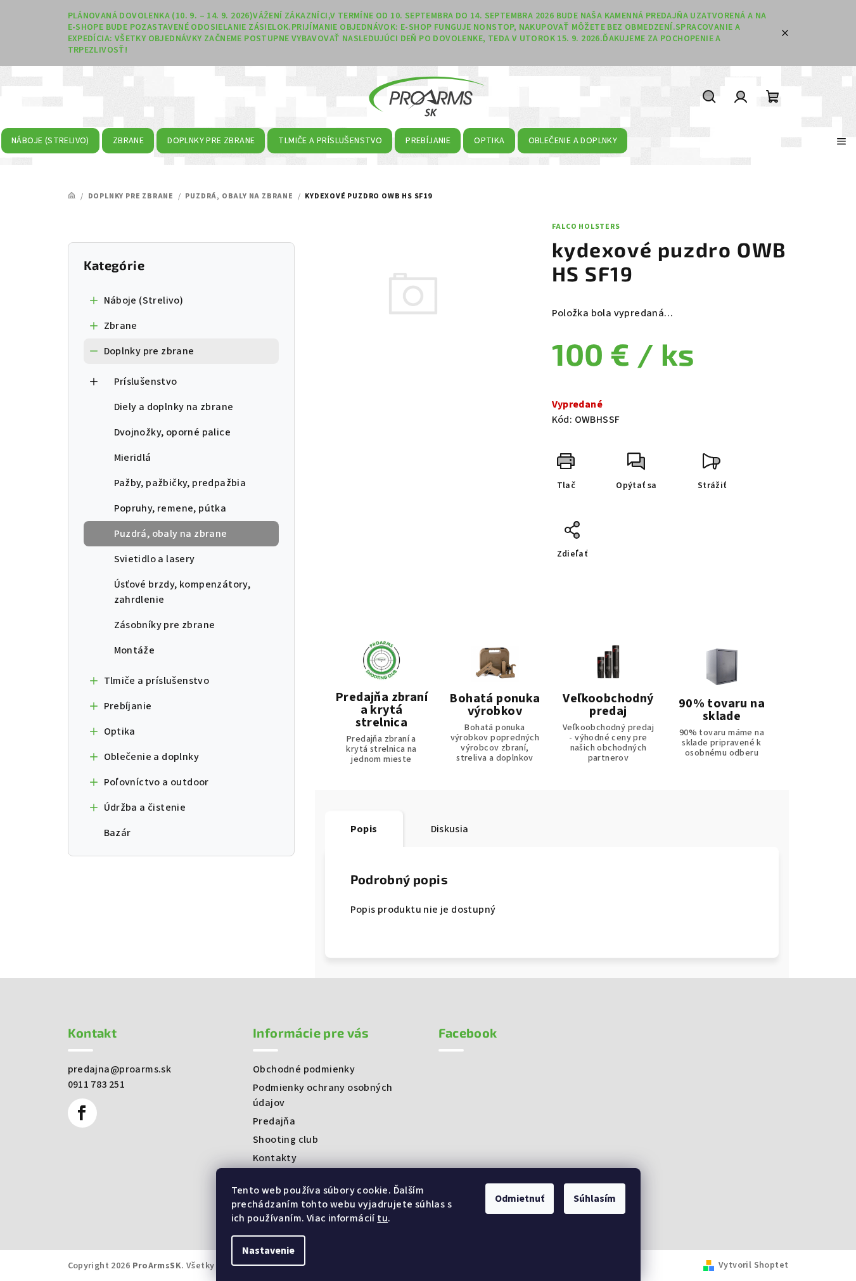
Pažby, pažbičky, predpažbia (180, 483)
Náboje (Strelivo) (144, 300)
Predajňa (274, 1121)
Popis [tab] (364, 829)
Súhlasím (594, 1199)
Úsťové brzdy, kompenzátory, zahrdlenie (182, 592)
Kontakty (275, 1158)
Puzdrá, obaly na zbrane (170, 534)
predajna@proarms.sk (120, 1069)
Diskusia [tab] (450, 829)
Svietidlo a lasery (154, 559)
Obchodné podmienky (304, 1069)
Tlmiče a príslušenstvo (157, 681)
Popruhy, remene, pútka (170, 508)
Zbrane (120, 326)
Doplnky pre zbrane (149, 351)
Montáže (134, 650)
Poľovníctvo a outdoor (156, 782)
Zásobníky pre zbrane (164, 625)
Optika (120, 731)
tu (382, 1218)
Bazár (117, 833)
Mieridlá (132, 458)
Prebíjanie (128, 706)
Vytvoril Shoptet (753, 1265)
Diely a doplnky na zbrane (174, 407)
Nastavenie (268, 1251)
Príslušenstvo (145, 382)
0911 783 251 (96, 1084)
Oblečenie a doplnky (152, 757)
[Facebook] (82, 1113)
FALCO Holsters (586, 226)
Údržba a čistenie (145, 807)
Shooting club (285, 1140)
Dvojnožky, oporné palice (172, 432)
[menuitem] (50, 140)
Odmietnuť (519, 1199)
